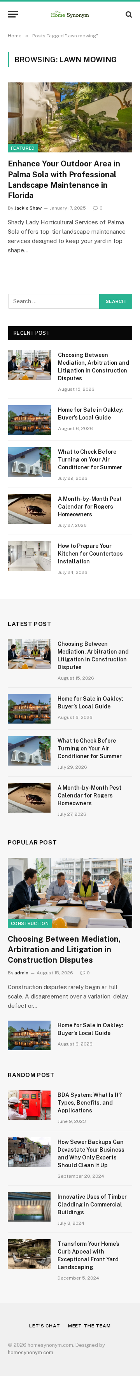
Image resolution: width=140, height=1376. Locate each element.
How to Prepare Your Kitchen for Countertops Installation (90, 554)
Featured (23, 148)
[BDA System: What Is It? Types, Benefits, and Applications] (29, 1105)
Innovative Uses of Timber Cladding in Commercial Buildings (92, 1204)
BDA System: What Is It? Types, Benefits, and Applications (90, 1103)
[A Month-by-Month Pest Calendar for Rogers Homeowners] (29, 509)
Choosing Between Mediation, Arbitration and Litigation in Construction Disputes (64, 949)
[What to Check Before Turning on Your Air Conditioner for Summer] (29, 462)
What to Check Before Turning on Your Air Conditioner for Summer (90, 459)
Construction (30, 923)
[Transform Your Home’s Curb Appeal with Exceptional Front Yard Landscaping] (29, 1254)
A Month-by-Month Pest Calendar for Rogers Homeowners (90, 507)
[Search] (128, 14)
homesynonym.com (30, 1352)
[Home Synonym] (70, 14)
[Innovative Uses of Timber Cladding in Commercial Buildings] (29, 1207)
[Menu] (13, 14)
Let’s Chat (44, 1326)
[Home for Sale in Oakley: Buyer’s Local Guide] (29, 420)
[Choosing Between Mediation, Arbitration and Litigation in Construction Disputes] (29, 365)
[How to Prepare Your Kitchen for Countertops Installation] (29, 556)
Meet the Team (89, 1326)
